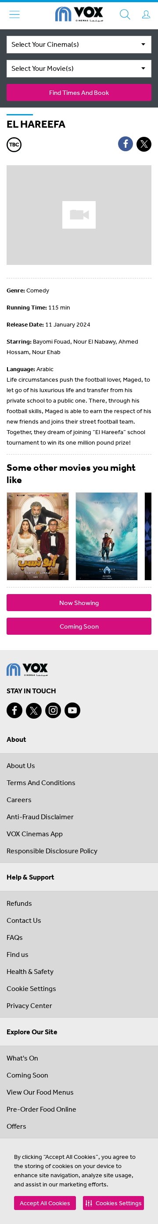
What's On (22, 1058)
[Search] (125, 14)
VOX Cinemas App (35, 833)
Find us (18, 954)
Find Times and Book (79, 92)
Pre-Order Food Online (41, 1109)
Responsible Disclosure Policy (52, 850)
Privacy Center (29, 1005)
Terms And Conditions (41, 782)
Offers (16, 1126)
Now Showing (79, 602)
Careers (19, 799)
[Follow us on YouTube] (72, 710)
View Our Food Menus (40, 1092)
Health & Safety (30, 971)
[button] (113, 1203)
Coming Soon (79, 626)
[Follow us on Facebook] (14, 710)
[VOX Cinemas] (79, 16)
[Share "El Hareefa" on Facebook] (125, 143)
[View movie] (37, 536)
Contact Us (24, 920)
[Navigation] (14, 14)
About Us (21, 765)
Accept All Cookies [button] (45, 1203)
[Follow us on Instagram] (53, 710)
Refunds (19, 903)
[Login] (146, 14)
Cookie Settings (31, 988)
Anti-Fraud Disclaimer (40, 816)
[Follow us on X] (34, 711)
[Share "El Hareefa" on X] (143, 144)
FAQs (15, 937)
